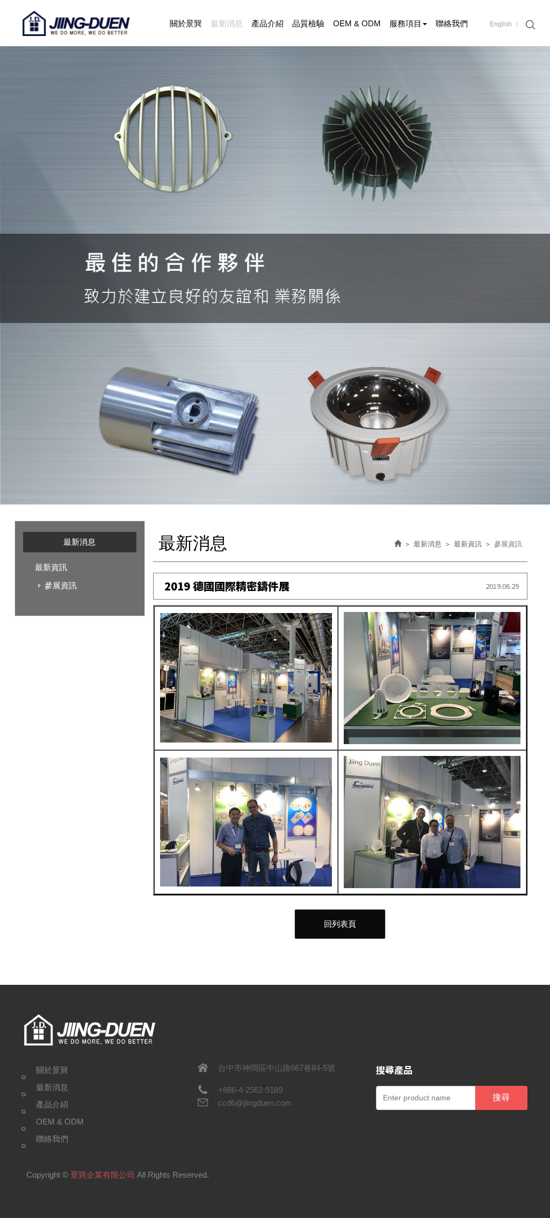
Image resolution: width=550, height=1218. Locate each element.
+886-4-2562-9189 (250, 1089)
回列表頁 (340, 923)
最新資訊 (51, 567)
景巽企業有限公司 (76, 23)
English (501, 24)
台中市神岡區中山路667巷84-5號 (276, 1067)
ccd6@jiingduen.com (255, 1102)
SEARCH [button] (529, 25)
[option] (275, 275)
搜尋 (501, 1097)
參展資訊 (61, 585)
